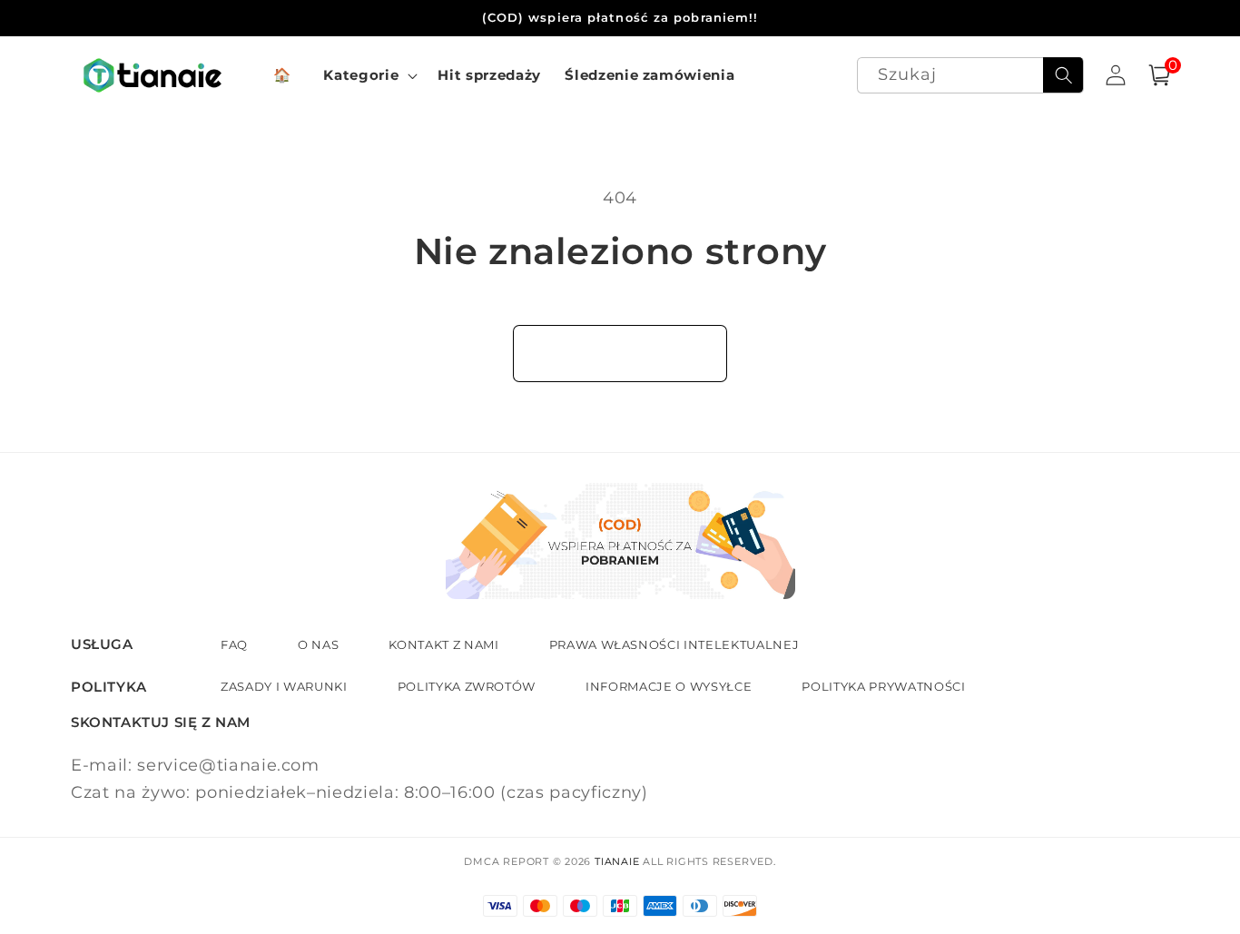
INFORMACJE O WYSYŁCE (669, 686)
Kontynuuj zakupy (620, 353)
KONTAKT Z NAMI (443, 644)
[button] (368, 75)
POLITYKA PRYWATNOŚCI (883, 686)
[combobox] (971, 75)
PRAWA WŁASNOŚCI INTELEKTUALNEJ (674, 644)
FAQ (234, 644)
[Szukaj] (1063, 75)
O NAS (318, 644)
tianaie (617, 861)
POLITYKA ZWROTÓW (467, 686)
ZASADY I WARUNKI (284, 686)
